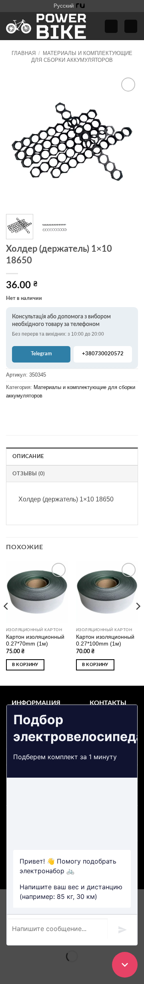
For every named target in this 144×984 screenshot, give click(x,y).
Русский (64, 6)
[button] (111, 26)
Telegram (41, 354)
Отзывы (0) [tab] (28, 473)
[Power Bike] (46, 26)
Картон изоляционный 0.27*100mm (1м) (105, 640)
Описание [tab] (28, 456)
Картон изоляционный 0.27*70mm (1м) (35, 640)
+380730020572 (103, 354)
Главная (24, 53)
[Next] (125, 141)
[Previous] (19, 141)
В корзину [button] (25, 664)
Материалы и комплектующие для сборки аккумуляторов (81, 56)
